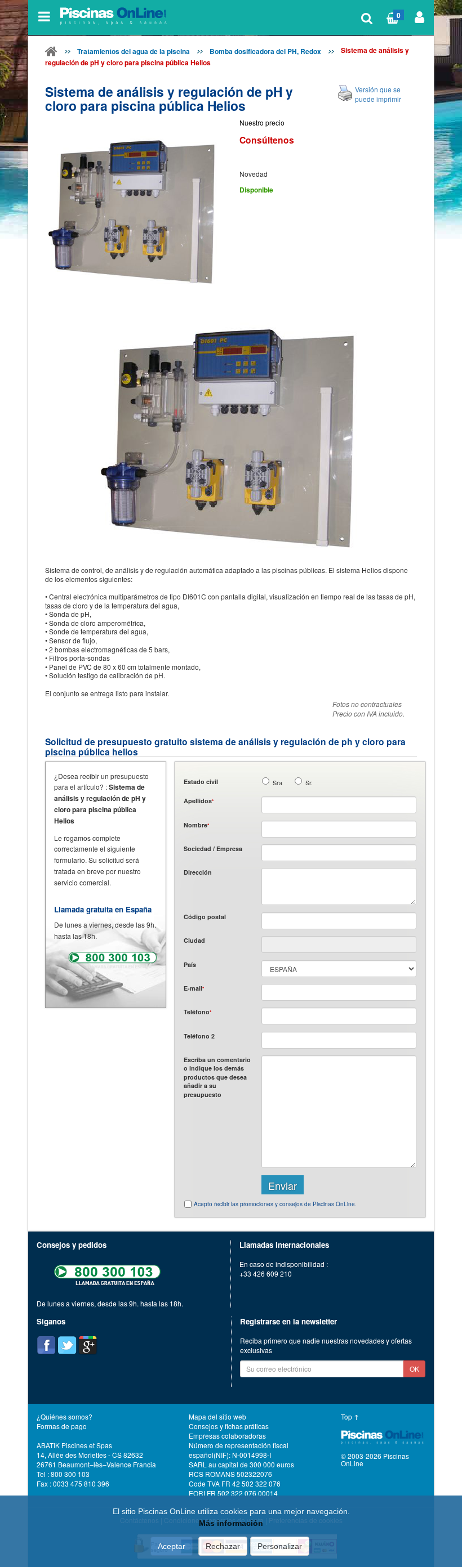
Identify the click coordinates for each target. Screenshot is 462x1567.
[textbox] (338, 920)
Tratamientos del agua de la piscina (133, 51)
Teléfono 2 (199, 1036)
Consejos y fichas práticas (229, 1426)
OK (414, 1368)
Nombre (196, 825)
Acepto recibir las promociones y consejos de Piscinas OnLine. (275, 1204)
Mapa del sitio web (217, 1416)
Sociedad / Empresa (213, 848)
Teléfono (197, 1012)
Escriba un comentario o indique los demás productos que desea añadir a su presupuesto (217, 1077)
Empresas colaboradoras (227, 1435)
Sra (277, 782)
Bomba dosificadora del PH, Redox (265, 51)
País (190, 964)
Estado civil (201, 781)
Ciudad (194, 940)
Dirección (198, 872)
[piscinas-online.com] (115, 16)
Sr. (309, 782)
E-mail (194, 988)
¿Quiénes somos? (64, 1416)
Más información (231, 1523)
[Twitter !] (67, 1345)
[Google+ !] (87, 1345)
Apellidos (199, 800)
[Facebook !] (46, 1345)
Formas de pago (62, 1426)
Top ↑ (350, 1416)
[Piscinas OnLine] (51, 53)
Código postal (205, 916)
